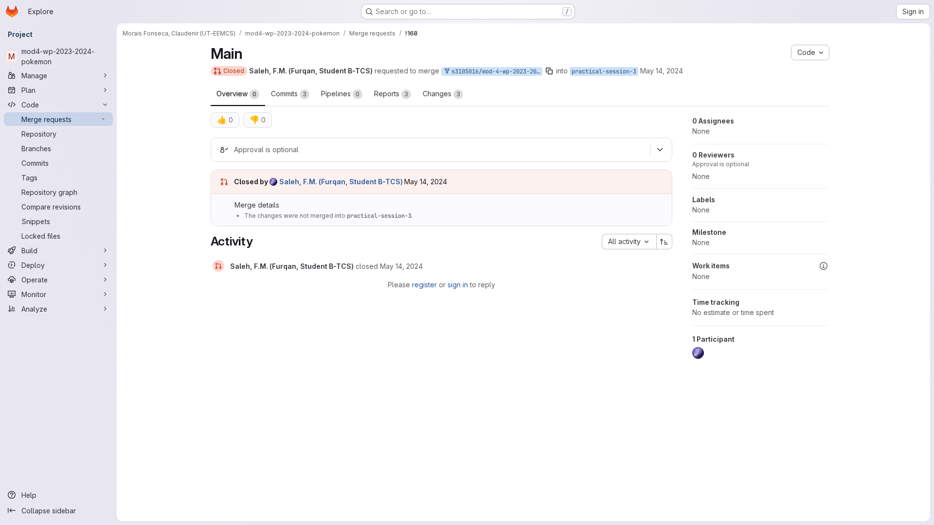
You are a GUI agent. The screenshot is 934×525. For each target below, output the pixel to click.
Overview (236, 93)
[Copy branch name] (549, 71)
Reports (391, 93)
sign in (458, 284)
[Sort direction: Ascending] (664, 241)
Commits (288, 93)
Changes (441, 93)
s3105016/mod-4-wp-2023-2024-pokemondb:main (495, 71)
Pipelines (340, 93)
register (424, 284)
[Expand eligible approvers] (660, 150)
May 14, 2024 (661, 71)
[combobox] (629, 241)
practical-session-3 (604, 71)
